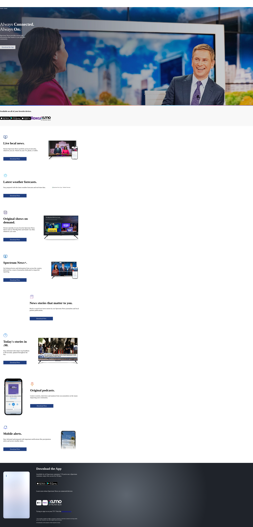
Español (5, 8)
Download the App (8, 47)
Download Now (15, 159)
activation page (66, 511)
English (1, 8)
